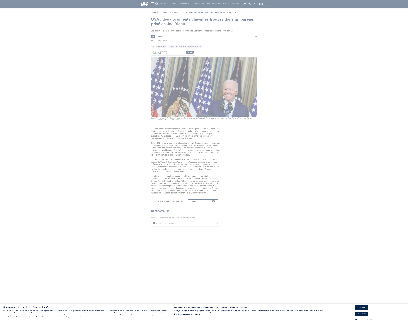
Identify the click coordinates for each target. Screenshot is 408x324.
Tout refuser (361, 314)
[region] (204, 314)
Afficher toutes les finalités (364, 320)
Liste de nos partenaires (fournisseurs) (187, 314)
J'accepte (361, 307)
